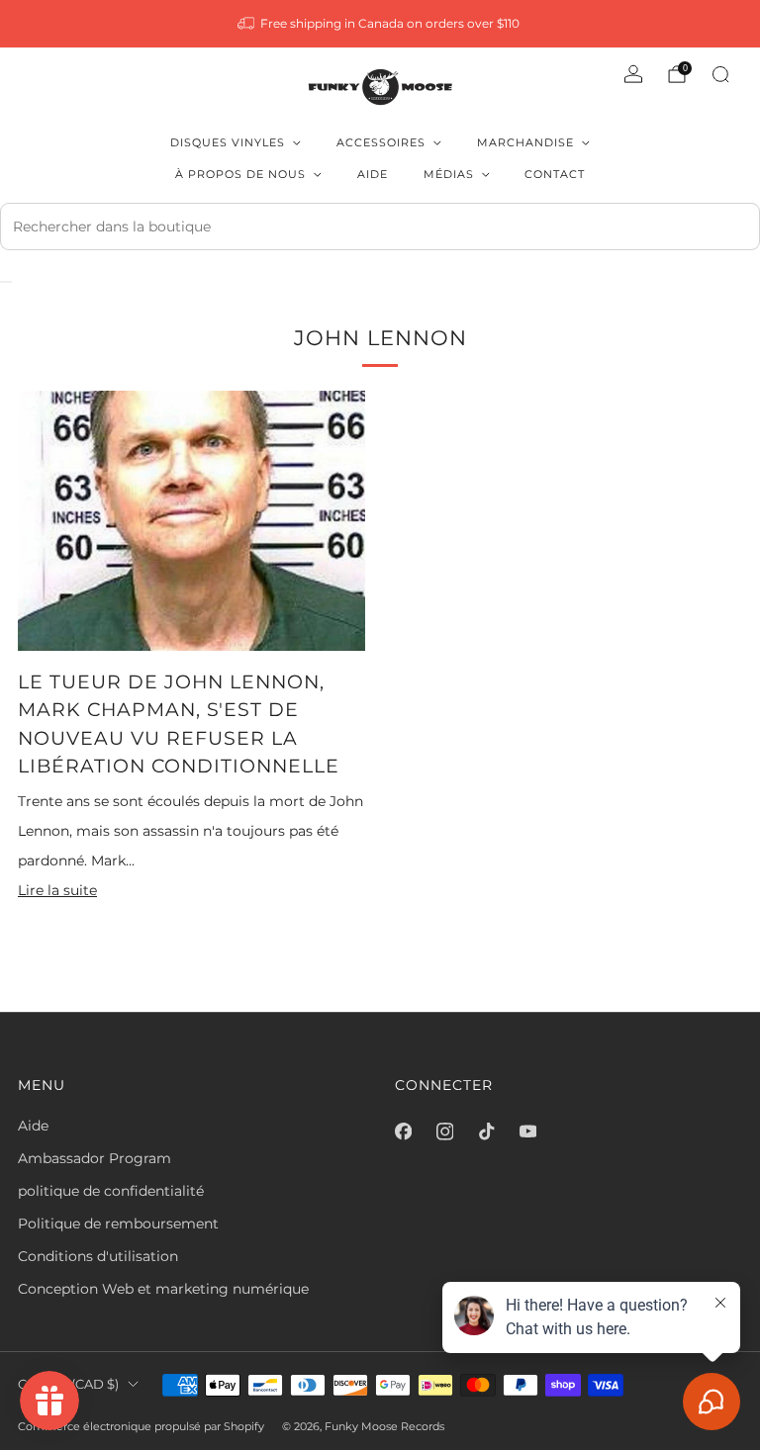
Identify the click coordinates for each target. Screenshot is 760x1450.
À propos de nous (240, 174)
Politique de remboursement (118, 1223)
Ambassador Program (94, 1158)
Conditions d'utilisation (98, 1256)
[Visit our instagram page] (444, 1131)
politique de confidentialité (111, 1191)
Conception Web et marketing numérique (163, 1289)
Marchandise (525, 142)
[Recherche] (720, 74)
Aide (372, 174)
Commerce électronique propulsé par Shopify (141, 1426)
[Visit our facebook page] (403, 1131)
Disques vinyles (227, 142)
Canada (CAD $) (68, 1384)
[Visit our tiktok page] (486, 1131)
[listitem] (380, 23)
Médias (449, 174)
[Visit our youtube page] (527, 1131)
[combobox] (380, 226)
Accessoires (381, 142)
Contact (554, 174)
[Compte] (633, 74)
